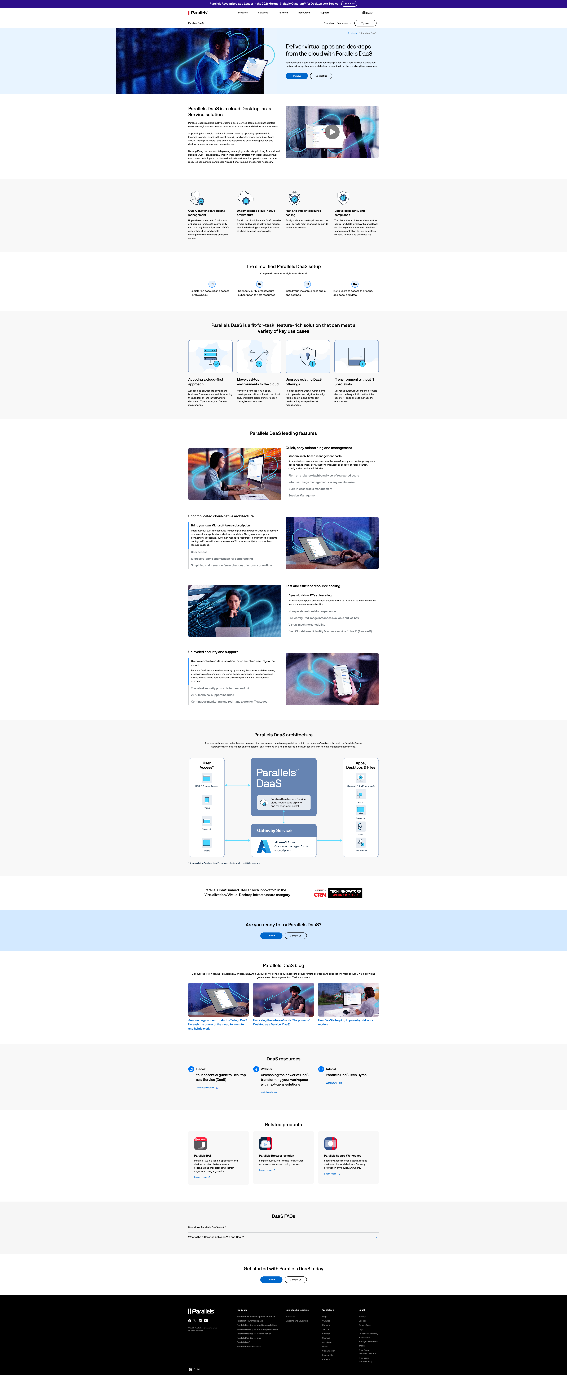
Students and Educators (297, 1321)
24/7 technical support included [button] (212, 695)
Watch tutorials (334, 1083)
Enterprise (290, 1317)
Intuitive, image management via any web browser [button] (322, 482)
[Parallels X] (194, 1320)
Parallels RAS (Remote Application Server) (256, 1317)
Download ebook (205, 1087)
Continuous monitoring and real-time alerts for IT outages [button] (229, 701)
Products (352, 33)
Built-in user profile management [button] (310, 488)
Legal (361, 1329)
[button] (244, 13)
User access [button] (199, 552)
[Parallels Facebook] (189, 1320)
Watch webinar (269, 1092)
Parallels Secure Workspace (250, 1321)
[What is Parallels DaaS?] (332, 132)
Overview (329, 23)
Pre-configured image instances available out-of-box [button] (324, 618)
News (325, 1347)
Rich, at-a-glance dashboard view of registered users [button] (324, 475)
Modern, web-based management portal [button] (315, 456)
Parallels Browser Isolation (249, 1347)
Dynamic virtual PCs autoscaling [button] (310, 595)
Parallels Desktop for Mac (249, 1338)
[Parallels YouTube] (206, 1320)
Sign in (369, 13)
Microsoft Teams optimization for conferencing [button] (222, 558)
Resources (342, 23)
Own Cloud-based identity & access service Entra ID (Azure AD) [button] (330, 631)
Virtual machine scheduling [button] (307, 624)
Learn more (349, 4)
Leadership (327, 1355)
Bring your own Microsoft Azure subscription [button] (220, 525)
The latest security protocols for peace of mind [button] (221, 688)
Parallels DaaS (243, 1342)
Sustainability (328, 1351)
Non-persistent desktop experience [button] (312, 611)
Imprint (362, 1346)
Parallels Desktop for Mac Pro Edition (254, 1334)
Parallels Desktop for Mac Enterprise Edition (257, 1329)
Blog (324, 1317)
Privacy (362, 1317)
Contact (326, 1334)
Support (326, 1329)
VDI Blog (326, 1321)
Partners (326, 1325)
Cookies (362, 1321)
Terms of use (365, 1325)
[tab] (333, 456)
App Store (326, 1342)
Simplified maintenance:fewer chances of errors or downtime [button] (231, 565)
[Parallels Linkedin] (200, 1320)
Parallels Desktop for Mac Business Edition (257, 1325)
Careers (326, 1359)
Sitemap (326, 1338)
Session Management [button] (303, 495)
